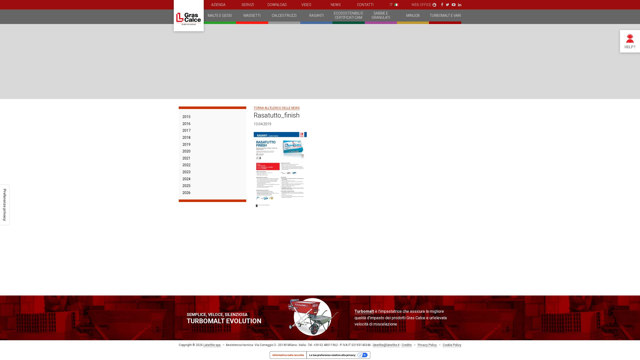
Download (277, 5)
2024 (186, 179)
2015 (186, 117)
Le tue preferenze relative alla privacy (332, 355)
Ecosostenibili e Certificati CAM (348, 15)
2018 (186, 138)
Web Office (421, 5)
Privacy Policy (427, 345)
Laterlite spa (212, 345)
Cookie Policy (452, 345)
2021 (186, 158)
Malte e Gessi (220, 16)
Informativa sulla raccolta (288, 355)
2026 (186, 193)
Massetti (252, 16)
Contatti (365, 5)
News (336, 5)
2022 (186, 165)
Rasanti (316, 16)
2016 (186, 124)
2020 (186, 151)
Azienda (218, 5)
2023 (186, 172)
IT (391, 5)
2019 (186, 144)
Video (306, 5)
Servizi (248, 5)
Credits (407, 345)
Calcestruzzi (284, 16)
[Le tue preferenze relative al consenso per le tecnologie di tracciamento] (5, 205)
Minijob (413, 16)
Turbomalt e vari (445, 16)
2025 (186, 186)
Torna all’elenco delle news (277, 108)
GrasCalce (188, 15)
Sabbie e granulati (381, 15)
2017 (186, 130)
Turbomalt (364, 311)
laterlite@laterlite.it (386, 345)
